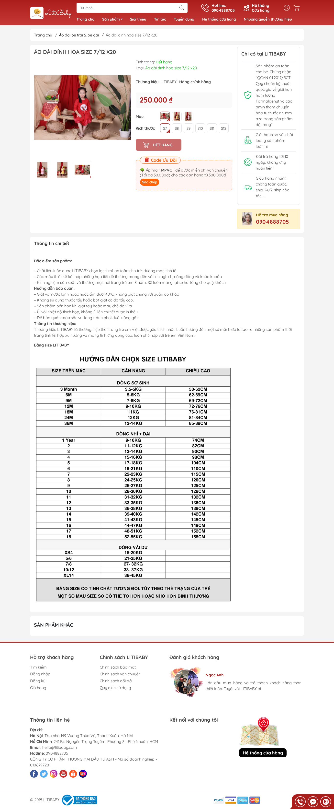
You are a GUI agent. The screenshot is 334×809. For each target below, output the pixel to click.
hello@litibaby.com (59, 747)
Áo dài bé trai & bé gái (79, 35)
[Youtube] (63, 774)
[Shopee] (73, 774)
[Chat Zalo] (325, 801)
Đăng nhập (40, 673)
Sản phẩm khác (53, 625)
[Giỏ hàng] (298, 8)
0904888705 (272, 221)
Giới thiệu (138, 19)
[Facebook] (34, 774)
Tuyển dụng (184, 19)
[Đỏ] (165, 116)
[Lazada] (83, 774)
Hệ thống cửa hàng (219, 19)
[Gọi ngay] (300, 801)
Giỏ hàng (38, 687)
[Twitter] (44, 774)
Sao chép (149, 182)
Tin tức (160, 19)
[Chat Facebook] (313, 801)
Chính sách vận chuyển (120, 673)
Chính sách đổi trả (116, 680)
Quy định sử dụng (115, 687)
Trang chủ (85, 19)
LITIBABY (168, 81)
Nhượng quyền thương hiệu (268, 19)
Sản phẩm (111, 19)
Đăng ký (37, 680)
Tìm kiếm (38, 667)
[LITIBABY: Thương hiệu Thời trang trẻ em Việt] (51, 13)
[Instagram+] (53, 774)
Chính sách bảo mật (118, 667)
